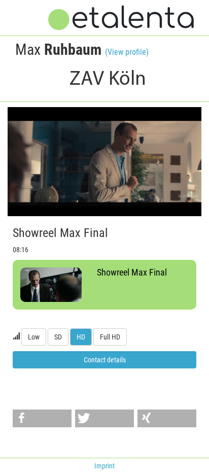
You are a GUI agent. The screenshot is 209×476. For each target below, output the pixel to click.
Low (34, 337)
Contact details (105, 360)
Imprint (104, 466)
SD (58, 337)
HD (81, 337)
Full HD (110, 337)
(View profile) (127, 52)
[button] (42, 418)
